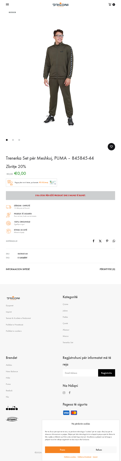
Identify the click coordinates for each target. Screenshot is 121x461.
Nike (8, 377)
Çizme (65, 304)
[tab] (18, 270)
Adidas (9, 365)
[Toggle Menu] (7, 4)
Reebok (9, 390)
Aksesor (66, 329)
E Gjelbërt (22, 257)
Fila (7, 397)
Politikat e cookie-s (70, 457)
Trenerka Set (68, 342)
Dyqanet (9, 305)
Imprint (95, 457)
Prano (62, 449)
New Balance (12, 371)
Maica (65, 336)
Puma (8, 384)
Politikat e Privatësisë (84, 457)
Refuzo (99, 449)
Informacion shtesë (18, 269)
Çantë (65, 323)
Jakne (65, 310)
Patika (65, 317)
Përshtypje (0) (107, 269)
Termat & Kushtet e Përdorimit (18, 318)
